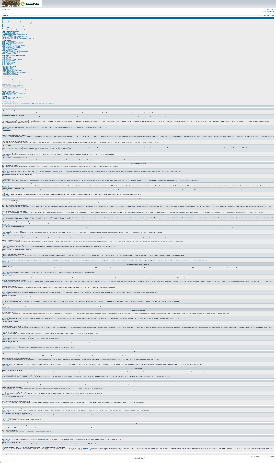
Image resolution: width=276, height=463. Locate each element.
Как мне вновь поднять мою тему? (9, 53)
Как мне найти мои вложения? (8, 98)
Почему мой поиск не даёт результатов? (10, 86)
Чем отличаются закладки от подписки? (10, 92)
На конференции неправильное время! (10, 33)
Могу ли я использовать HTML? (8, 57)
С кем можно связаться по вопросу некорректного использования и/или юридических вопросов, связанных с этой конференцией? (28, 103)
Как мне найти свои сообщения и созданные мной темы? (14, 89)
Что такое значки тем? (6, 64)
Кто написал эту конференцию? (8, 101)
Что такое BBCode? (6, 56)
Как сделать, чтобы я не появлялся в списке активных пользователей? (16, 23)
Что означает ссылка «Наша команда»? (10, 74)
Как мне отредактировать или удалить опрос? (11, 46)
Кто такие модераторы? (7, 68)
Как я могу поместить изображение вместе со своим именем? (14, 36)
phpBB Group (42, 439)
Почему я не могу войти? (7, 20)
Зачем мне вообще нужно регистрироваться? (11, 21)
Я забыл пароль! (5, 24)
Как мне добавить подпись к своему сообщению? (12, 43)
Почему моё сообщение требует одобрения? (11, 52)
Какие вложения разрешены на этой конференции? (13, 97)
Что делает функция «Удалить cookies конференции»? (13, 29)
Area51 (90, 443)
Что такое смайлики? (6, 58)
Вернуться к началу (5, 113)
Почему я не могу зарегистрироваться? (10, 28)
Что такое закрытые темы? (7, 63)
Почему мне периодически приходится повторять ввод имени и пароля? (17, 22)
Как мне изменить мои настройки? (9, 32)
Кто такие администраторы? (8, 67)
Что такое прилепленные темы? (9, 62)
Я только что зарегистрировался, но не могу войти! (12, 25)
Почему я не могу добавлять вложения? (10, 48)
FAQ (268, 9)
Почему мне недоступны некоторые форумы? (11, 47)
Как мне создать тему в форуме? (9, 41)
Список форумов (5, 15)
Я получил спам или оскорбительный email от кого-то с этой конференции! (17, 79)
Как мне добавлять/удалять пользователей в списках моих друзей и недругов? (18, 82)
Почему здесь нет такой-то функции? (9, 102)
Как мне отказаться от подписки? (9, 94)
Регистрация (8, 9)
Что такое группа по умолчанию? (9, 73)
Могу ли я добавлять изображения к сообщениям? (12, 59)
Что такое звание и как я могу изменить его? (11, 37)
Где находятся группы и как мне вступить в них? (12, 70)
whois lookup (85, 448)
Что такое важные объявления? (8, 60)
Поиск (273, 9)
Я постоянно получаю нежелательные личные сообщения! (14, 78)
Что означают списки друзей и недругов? (10, 81)
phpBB (134, 457)
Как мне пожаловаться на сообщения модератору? (12, 50)
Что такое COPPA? (6, 27)
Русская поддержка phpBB (138, 458)
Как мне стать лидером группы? (8, 71)
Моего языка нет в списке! (7, 35)
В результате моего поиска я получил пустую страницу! (13, 87)
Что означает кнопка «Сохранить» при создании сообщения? (15, 51)
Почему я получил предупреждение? (9, 49)
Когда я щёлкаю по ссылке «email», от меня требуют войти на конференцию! (18, 38)
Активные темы (14, 13)
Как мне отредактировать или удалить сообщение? (12, 42)
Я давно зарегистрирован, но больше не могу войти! (13, 26)
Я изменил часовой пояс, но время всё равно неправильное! (14, 34)
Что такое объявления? (7, 61)
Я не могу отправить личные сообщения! (10, 77)
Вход (4, 9)
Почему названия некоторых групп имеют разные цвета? (14, 72)
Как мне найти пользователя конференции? (11, 88)
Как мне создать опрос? (7, 44)
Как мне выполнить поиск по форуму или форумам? (12, 85)
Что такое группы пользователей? (9, 69)
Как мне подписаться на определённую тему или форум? (14, 93)
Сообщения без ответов (6, 13)
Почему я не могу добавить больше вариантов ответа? (13, 45)
